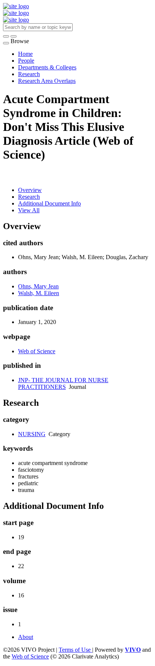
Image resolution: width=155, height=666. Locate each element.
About (25, 637)
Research (29, 74)
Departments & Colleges (47, 67)
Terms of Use (75, 649)
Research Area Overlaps (47, 81)
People (26, 60)
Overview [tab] (30, 190)
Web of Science (36, 351)
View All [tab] (29, 210)
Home (25, 54)
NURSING (32, 434)
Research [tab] (29, 197)
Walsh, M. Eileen (38, 293)
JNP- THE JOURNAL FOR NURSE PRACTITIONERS (63, 383)
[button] (6, 36)
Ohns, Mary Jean (38, 286)
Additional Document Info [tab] (49, 203)
